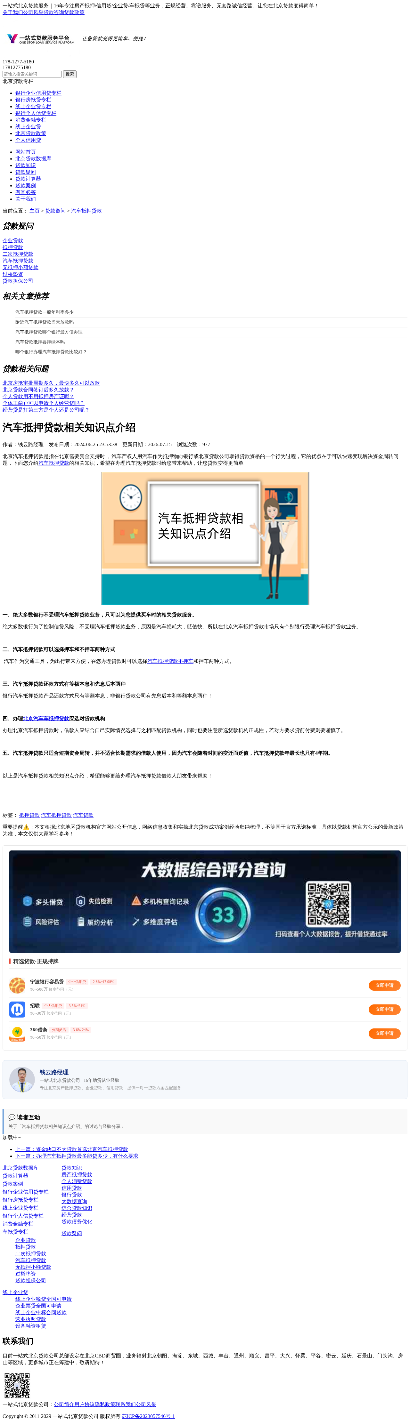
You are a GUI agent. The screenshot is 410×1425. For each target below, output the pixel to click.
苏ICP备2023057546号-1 (148, 1416)
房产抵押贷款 (77, 1174)
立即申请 (385, 985)
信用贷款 (72, 1188)
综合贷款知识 (77, 1208)
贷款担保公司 (18, 281)
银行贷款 (72, 1194)
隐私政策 (105, 1404)
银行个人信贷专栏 (35, 113)
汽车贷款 (83, 815)
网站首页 (25, 152)
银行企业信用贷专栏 (38, 93)
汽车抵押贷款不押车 (170, 661)
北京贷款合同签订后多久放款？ (38, 389)
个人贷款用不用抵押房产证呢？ (38, 396)
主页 (34, 210)
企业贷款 (13, 240)
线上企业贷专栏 (33, 106)
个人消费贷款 (77, 1181)
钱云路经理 (31, 444)
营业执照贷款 (30, 1319)
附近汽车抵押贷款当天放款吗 (44, 322)
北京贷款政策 (30, 133)
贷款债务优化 (77, 1221)
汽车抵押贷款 (86, 210)
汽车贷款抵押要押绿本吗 (40, 342)
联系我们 (125, 1404)
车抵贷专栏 (15, 1232)
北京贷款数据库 (33, 158)
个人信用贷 (28, 140)
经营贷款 (72, 1215)
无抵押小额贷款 (20, 267)
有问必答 (25, 192)
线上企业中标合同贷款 (41, 1312)
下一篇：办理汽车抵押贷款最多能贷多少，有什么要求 (76, 1156)
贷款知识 (25, 165)
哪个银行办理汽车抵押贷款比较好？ (51, 352)
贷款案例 (25, 185)
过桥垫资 (13, 274)
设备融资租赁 (30, 1326)
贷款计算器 (28, 178)
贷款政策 (74, 12)
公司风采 (33, 12)
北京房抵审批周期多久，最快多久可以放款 (51, 383)
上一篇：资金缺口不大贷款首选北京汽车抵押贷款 (71, 1149)
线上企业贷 (28, 126)
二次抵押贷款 (18, 254)
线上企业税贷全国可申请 (43, 1299)
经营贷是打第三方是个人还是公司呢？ (46, 410)
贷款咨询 (54, 12)
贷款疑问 (25, 172)
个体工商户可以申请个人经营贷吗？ (44, 403)
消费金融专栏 (30, 120)
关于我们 (13, 12)
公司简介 (64, 1404)
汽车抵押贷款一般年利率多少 (44, 312)
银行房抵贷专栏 (33, 99)
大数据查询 (74, 1201)
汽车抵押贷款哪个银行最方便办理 (49, 332)
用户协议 (84, 1404)
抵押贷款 (13, 247)
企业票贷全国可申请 (38, 1305)
